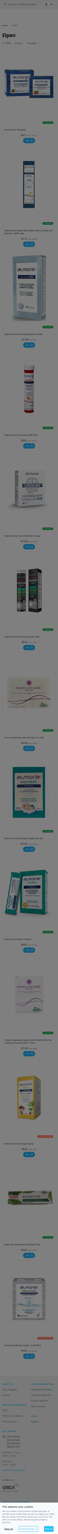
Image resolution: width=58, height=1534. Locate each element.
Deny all (8, 1528)
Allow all (49, 1529)
